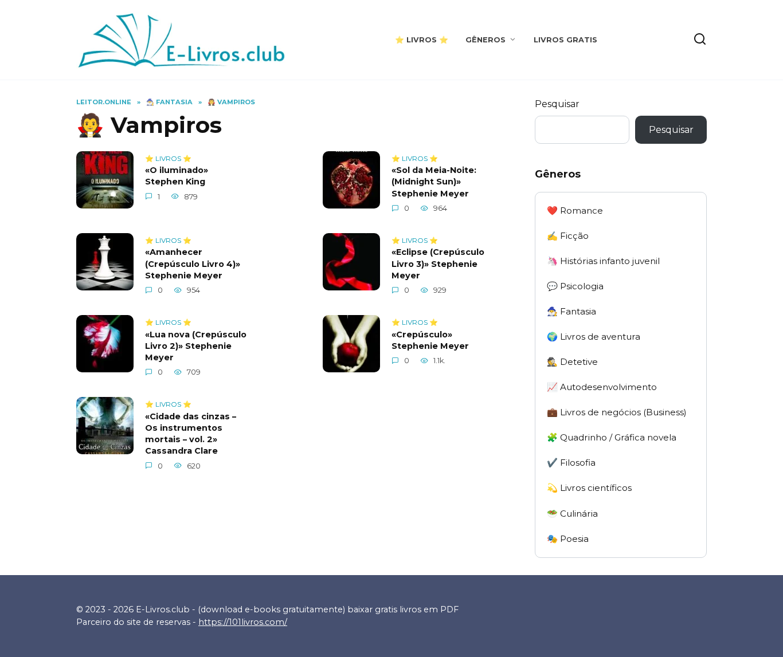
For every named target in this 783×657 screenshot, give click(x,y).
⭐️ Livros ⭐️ (421, 40)
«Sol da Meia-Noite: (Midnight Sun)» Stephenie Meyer (433, 182)
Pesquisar (557, 104)
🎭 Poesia (568, 538)
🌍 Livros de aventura (593, 336)
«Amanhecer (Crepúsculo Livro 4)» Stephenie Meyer (192, 264)
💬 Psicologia (575, 286)
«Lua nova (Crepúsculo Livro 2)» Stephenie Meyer (195, 346)
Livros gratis (565, 40)
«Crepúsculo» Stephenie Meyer (430, 340)
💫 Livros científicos (589, 487)
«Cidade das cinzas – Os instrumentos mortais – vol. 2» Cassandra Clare (190, 433)
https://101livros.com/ (242, 622)
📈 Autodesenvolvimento (602, 386)
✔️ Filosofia (571, 462)
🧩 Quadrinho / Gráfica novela (611, 437)
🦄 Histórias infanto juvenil (603, 260)
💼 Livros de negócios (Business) (617, 412)
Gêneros (485, 40)
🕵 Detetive (572, 361)
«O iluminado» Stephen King (176, 176)
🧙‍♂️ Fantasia (571, 311)
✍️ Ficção (568, 235)
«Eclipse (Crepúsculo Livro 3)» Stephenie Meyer (437, 264)
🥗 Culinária (572, 513)
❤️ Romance (575, 210)
